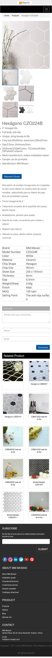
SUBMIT (43, 549)
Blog (4, 613)
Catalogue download (10, 592)
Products (15, 15)
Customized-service (10, 585)
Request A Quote (12, 176)
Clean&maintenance (10, 581)
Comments (43, 347)
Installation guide (9, 577)
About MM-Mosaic (9, 574)
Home (6, 15)
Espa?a (26, 2)
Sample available (9, 588)
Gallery (5, 609)
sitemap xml (7, 617)
